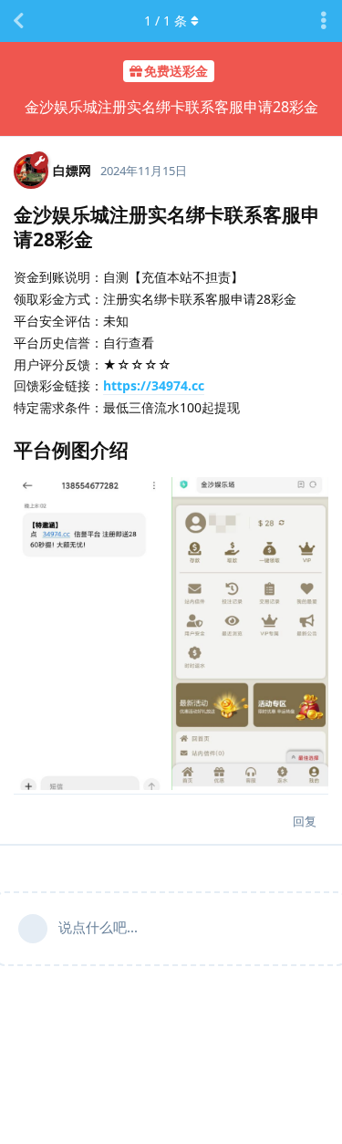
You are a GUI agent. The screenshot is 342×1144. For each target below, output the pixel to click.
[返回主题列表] (18, 21)
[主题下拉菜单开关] (324, 21)
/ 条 (165, 20)
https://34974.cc (153, 385)
